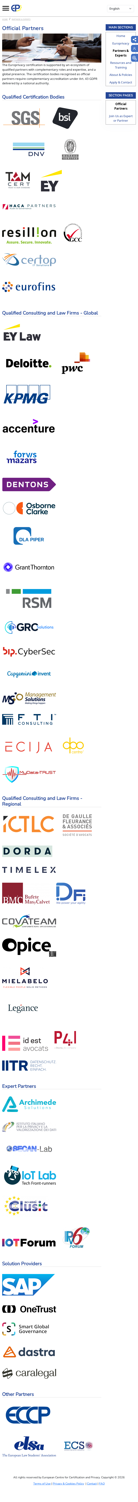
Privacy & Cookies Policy (68, 1484)
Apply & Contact (120, 82)
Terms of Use (42, 1484)
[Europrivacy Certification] (16, 8)
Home (5, 19)
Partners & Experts (21, 19)
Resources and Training (120, 65)
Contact (92, 1484)
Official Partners (120, 106)
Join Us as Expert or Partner (121, 118)
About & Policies (120, 75)
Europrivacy (120, 43)
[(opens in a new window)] (134, 58)
